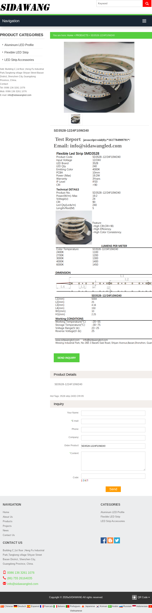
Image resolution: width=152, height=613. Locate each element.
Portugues (74, 606)
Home (70, 35)
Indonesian (142, 606)
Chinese (8, 606)
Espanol (34, 606)
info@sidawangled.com (19, 95)
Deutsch (21, 606)
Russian (127, 606)
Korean (103, 606)
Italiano (61, 606)
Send (113, 489)
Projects (7, 526)
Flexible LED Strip (16, 52)
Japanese (90, 606)
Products (7, 521)
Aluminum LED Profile (19, 45)
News (6, 530)
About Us (8, 516)
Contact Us (9, 535)
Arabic (115, 606)
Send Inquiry (66, 357)
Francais (48, 606)
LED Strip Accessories (19, 59)
